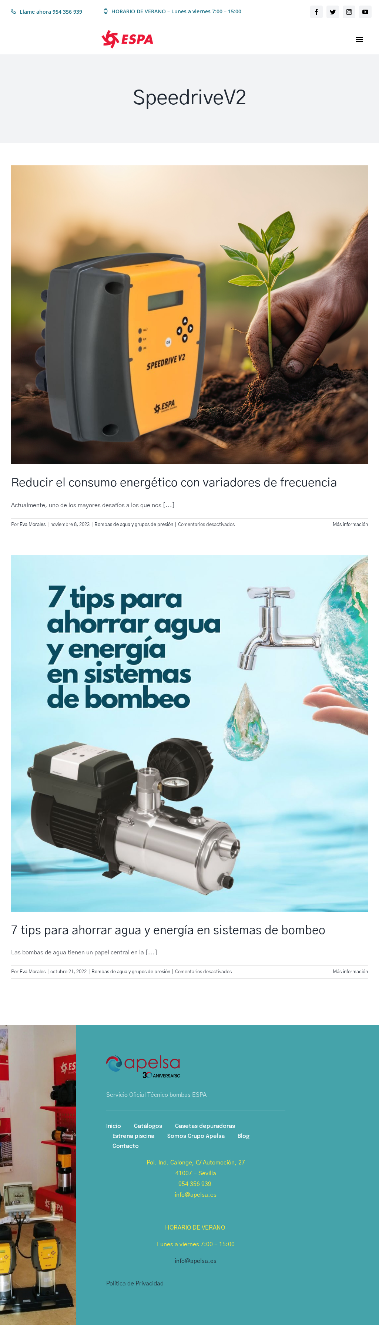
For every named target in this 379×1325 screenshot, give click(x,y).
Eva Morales (33, 524)
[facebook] (316, 12)
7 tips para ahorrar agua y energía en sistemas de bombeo (168, 930)
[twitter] (332, 12)
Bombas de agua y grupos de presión (133, 524)
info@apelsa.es (196, 1261)
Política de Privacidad (135, 1284)
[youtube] (365, 12)
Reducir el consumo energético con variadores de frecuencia (174, 483)
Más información (350, 524)
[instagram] (349, 12)
